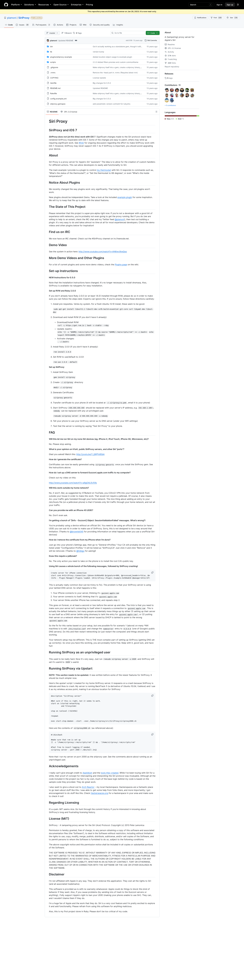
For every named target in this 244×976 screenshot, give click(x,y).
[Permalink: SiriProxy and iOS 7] (47, 130)
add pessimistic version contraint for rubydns (111, 104)
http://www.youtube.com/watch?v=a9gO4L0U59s (73, 482)
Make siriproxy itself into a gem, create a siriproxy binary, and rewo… (121, 67)
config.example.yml (58, 99)
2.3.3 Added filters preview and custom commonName (115, 62)
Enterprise (76, 4)
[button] (152, 572)
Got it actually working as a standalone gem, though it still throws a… (121, 46)
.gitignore (54, 67)
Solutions (29, 4)
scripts (53, 62)
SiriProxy (23, 17)
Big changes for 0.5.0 (102, 83)
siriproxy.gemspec (58, 104)
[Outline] (156, 112)
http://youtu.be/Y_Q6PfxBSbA (90, 454)
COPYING (54, 78)
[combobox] (129, 33)
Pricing (89, 4)
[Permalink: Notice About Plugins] (47, 182)
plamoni (12, 17)
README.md (55, 88)
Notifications (201, 18)
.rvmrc (53, 72)
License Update (99, 78)
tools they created (109, 773)
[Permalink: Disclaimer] (47, 874)
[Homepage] (6, 5)
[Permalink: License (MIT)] (47, 818)
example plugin (124, 197)
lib (51, 52)
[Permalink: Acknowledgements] (47, 766)
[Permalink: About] (47, 155)
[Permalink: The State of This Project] (47, 206)
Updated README (65, 40)
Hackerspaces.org (99, 793)
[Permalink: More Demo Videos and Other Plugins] (47, 258)
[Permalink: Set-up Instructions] (47, 271)
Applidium (87, 773)
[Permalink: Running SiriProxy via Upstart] (47, 668)
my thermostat (104, 170)
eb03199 (129, 40)
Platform (15, 4)
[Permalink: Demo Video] (47, 245)
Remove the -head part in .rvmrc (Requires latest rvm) (115, 72)
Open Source (60, 4)
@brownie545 (76, 531)
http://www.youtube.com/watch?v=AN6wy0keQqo (103, 251)
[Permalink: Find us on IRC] (47, 232)
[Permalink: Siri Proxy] (47, 121)
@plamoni (119, 219)
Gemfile (53, 83)
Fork (217, 18)
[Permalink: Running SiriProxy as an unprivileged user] (47, 652)
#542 (81, 143)
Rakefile (53, 93)
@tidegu (80, 551)
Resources (43, 4)
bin (51, 46)
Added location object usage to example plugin (112, 57)
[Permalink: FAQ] (47, 432)
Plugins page (121, 264)
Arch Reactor (88, 787)
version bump (98, 52)
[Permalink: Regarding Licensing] (47, 802)
